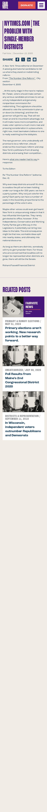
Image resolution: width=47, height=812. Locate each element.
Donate (27, 5)
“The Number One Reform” (22, 78)
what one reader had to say (23, 160)
